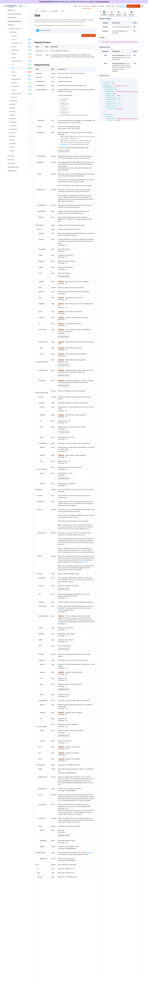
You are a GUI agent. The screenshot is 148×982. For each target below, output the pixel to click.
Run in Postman (89, 35)
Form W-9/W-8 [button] (12, 17)
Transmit (13, 75)
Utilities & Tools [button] (12, 171)
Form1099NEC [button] (13, 32)
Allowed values (64, 151)
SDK (108, 6)
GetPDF (13, 83)
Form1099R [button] (12, 136)
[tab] (104, 13)
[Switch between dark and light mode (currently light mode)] (142, 6)
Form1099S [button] (12, 140)
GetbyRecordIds (16, 93)
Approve (13, 46)
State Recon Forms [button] (13, 167)
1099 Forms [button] (11, 25)
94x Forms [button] (11, 159)
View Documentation (102, 1)
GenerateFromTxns (16, 43)
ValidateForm (15, 50)
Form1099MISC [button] (13, 100)
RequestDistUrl (15, 86)
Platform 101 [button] (11, 10)
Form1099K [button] (12, 104)
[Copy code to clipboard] (134, 41)
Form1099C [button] (12, 115)
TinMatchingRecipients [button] (14, 21)
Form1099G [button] (12, 111)
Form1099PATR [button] (13, 129)
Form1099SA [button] (12, 143)
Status (13, 90)
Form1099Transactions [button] (15, 28)
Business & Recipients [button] (14, 14)
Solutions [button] (94, 6)
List (12, 64)
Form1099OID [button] (13, 125)
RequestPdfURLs (16, 79)
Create (13, 39)
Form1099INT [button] (12, 122)
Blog (113, 6)
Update (13, 57)
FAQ (116, 6)
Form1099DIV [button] (12, 118)
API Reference (86, 6)
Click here (63, 144)
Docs (80, 6)
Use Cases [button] (101, 6)
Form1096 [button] (11, 150)
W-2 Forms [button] (11, 156)
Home (75, 6)
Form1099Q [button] (12, 133)
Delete (13, 72)
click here (84, 562)
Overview (14, 36)
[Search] (20, 6)
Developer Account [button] (132, 6)
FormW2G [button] (11, 147)
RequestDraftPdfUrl (16, 61)
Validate (13, 54)
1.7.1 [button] (24, 6)
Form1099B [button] (12, 108)
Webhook (14, 97)
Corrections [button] (11, 163)
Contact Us (122, 6)
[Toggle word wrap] (131, 41)
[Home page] (36, 11)
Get (12, 68)
